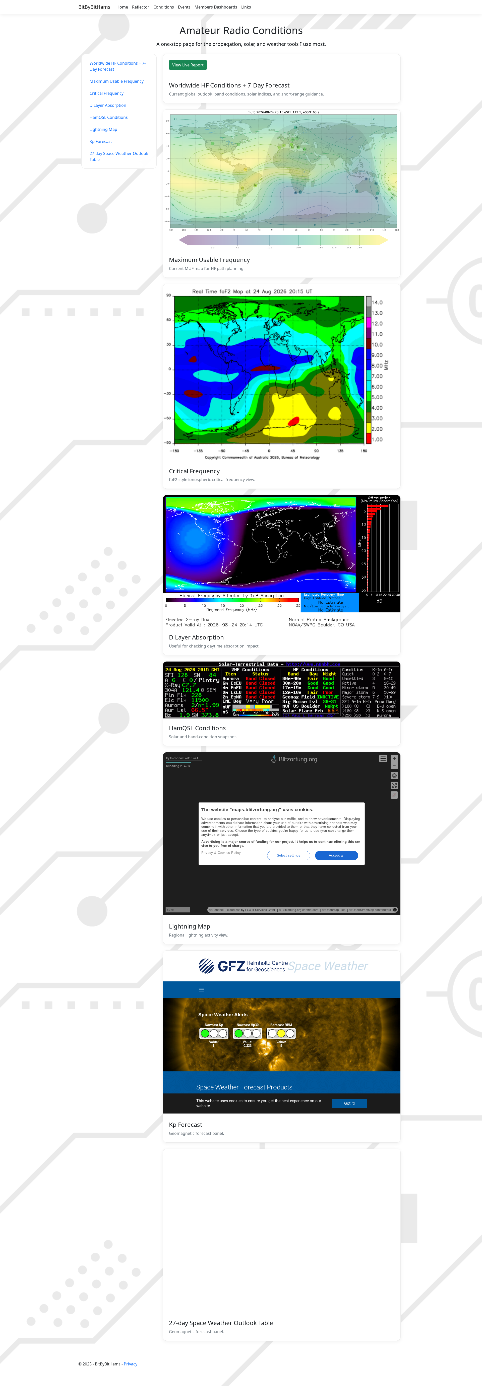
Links (246, 7)
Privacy (130, 1364)
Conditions (163, 7)
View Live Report (188, 65)
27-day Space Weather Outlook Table (119, 156)
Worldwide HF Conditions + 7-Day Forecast (118, 66)
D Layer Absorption (108, 105)
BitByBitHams (94, 7)
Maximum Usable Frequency (117, 81)
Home (122, 7)
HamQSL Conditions (109, 117)
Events (184, 7)
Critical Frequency (107, 93)
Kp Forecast (101, 141)
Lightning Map (103, 129)
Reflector (140, 7)
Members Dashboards (216, 7)
